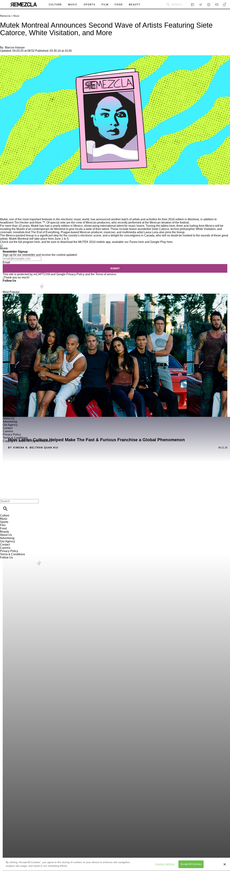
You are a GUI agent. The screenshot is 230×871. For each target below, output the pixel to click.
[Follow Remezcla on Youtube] (33, 283)
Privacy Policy (75, 274)
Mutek (4, 219)
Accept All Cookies (191, 864)
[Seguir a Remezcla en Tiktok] (225, 5)
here (37, 241)
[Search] (168, 5)
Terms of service (105, 274)
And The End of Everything (42, 232)
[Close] (225, 864)
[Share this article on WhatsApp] (4, 195)
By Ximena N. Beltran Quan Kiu (33, 447)
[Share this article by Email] (30, 195)
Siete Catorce (160, 228)
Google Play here (161, 241)
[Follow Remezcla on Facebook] (192, 5)
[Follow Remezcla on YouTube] (217, 5)
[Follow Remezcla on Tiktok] (42, 283)
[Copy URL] (8, 206)
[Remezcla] (23, 4)
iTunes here (136, 241)
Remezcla (5, 16)
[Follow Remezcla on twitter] (201, 5)
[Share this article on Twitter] (22, 195)
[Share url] (4, 214)
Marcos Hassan (15, 47)
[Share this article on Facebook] (13, 195)
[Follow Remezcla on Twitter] (16, 283)
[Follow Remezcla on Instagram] (209, 5)
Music (16, 16)
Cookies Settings (164, 864)
